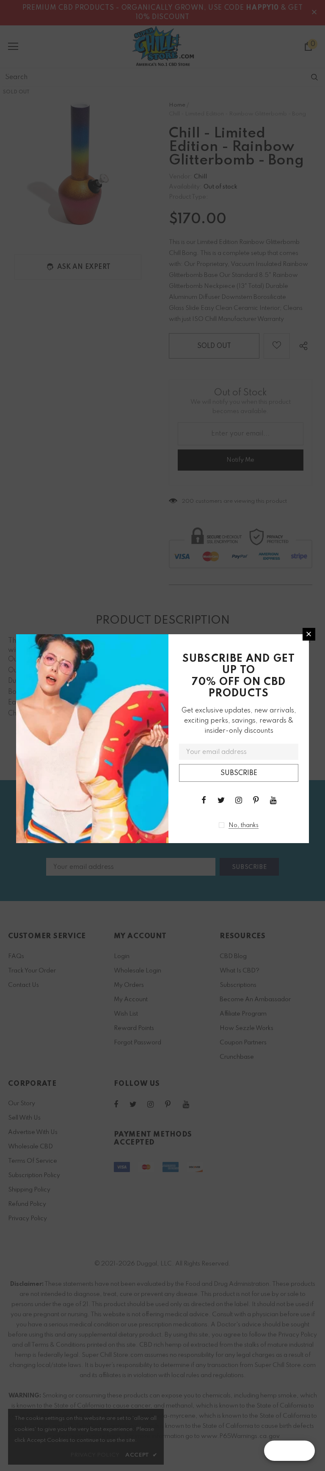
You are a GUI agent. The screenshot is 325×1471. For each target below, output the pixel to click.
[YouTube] (273, 800)
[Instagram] (238, 800)
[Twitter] (221, 800)
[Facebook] (204, 800)
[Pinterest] (256, 800)
